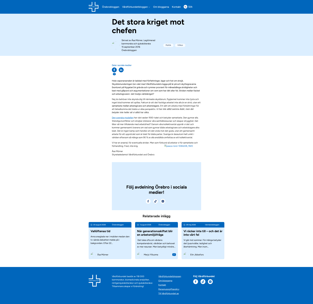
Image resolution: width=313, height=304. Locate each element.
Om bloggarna (161, 7)
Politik (168, 45)
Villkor (180, 45)
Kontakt (176, 7)
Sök (190, 6)
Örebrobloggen (110, 7)
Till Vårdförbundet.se (168, 293)
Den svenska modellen (123, 117)
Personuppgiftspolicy (168, 289)
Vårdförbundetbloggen (135, 7)
